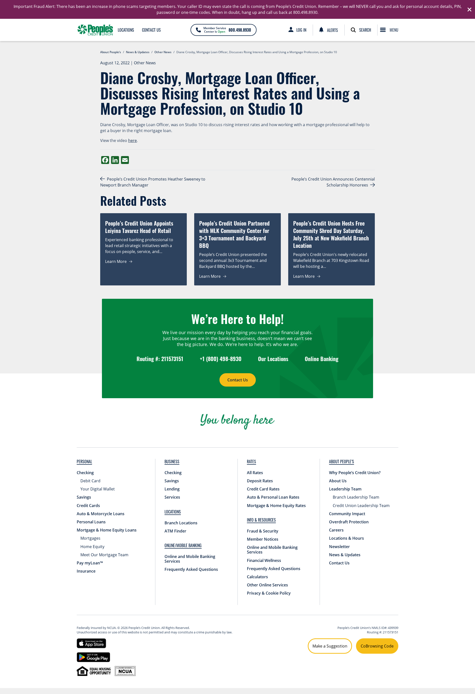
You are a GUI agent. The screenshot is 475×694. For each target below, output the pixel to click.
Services (172, 497)
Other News (145, 63)
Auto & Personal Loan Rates (273, 497)
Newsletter (339, 546)
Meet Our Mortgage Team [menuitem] (104, 554)
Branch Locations (181, 523)
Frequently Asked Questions (191, 569)
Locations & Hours (346, 538)
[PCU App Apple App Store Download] (91, 643)
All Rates (255, 472)
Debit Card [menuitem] (90, 481)
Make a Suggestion (329, 646)
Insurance (86, 571)
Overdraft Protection (349, 522)
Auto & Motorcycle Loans (100, 513)
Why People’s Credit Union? (354, 472)
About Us (338, 481)
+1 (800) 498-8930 (220, 359)
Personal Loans (91, 522)
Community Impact (347, 513)
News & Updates (344, 554)
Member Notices (262, 539)
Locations (126, 30)
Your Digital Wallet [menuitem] (97, 489)
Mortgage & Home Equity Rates (276, 505)
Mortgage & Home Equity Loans (107, 530)
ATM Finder (175, 531)
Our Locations (273, 359)
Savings (84, 497)
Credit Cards (88, 505)
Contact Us (151, 30)
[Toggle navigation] (390, 30)
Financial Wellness (264, 560)
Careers (336, 530)
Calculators (257, 576)
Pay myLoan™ (90, 563)
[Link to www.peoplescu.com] (95, 29)
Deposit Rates (260, 481)
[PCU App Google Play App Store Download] (93, 656)
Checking (85, 472)
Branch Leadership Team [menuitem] (356, 497)
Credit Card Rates (263, 489)
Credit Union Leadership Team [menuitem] (361, 505)
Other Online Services (267, 585)
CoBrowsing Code (377, 646)
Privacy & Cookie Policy (269, 593)
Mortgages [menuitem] (90, 538)
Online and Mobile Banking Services (190, 559)
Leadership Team (345, 489)
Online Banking (321, 359)
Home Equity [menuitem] (92, 546)
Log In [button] (301, 30)
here (132, 140)
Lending (172, 489)
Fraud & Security (262, 531)
